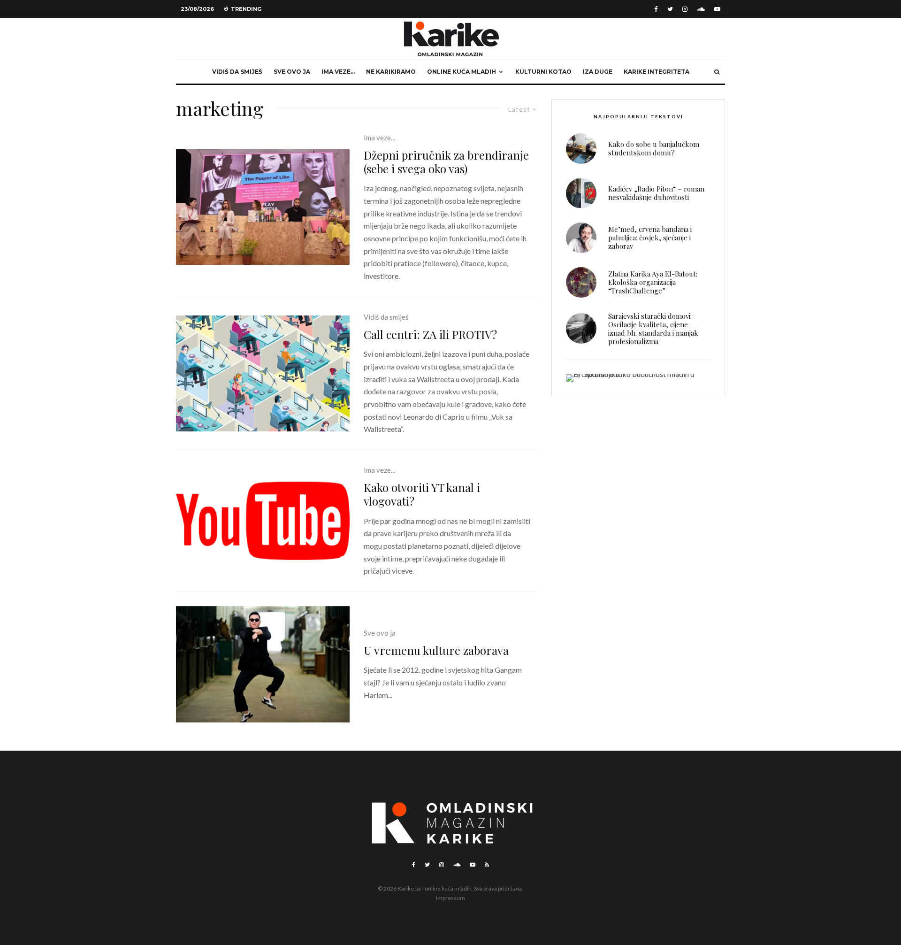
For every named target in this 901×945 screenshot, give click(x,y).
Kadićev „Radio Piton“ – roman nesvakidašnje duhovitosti (656, 192)
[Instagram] (685, 9)
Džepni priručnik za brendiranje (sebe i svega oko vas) (446, 162)
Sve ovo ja (292, 71)
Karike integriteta (656, 71)
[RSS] (487, 865)
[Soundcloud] (701, 9)
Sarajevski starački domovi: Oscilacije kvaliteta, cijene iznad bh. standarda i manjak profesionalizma (653, 329)
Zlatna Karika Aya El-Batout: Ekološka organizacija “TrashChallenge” (652, 282)
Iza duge (597, 71)
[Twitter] (670, 9)
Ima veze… (338, 71)
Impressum (450, 897)
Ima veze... (379, 137)
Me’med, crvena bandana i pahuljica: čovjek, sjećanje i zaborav (650, 237)
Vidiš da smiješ (237, 71)
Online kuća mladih (461, 71)
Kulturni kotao (543, 71)
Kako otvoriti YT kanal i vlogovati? (422, 494)
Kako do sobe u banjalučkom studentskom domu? (653, 148)
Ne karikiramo (391, 71)
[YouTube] (717, 9)
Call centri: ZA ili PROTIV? (430, 334)
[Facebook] (656, 9)
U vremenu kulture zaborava (436, 650)
